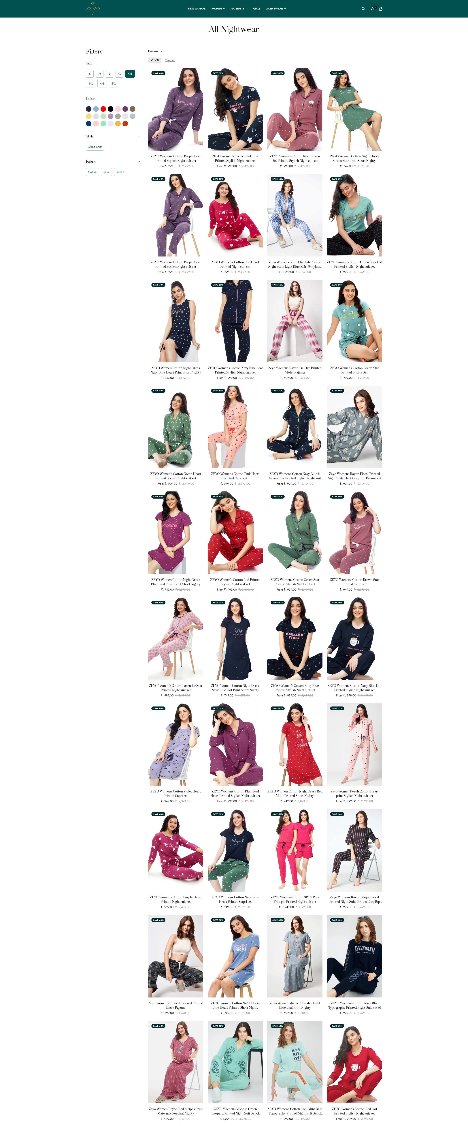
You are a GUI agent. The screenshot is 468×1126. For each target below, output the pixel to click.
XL (119, 74)
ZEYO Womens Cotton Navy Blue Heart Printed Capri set (235, 899)
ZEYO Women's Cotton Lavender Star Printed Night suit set (175, 688)
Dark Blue (88, 123)
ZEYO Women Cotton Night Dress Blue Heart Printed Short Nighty (235, 1005)
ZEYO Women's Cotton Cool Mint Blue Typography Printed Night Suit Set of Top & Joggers (294, 1111)
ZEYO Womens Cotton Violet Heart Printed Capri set (175, 794)
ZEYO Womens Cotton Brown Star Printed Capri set (354, 582)
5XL (113, 83)
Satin (106, 172)
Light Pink (96, 123)
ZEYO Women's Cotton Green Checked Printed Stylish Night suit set (354, 264)
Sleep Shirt (95, 147)
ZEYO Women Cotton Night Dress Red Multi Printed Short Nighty (294, 794)
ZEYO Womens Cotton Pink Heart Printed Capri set (235, 476)
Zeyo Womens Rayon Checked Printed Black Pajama (175, 1005)
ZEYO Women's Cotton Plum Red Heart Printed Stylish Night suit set (235, 794)
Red (103, 109)
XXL (130, 74)
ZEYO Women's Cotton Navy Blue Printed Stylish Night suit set (295, 688)
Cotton (92, 172)
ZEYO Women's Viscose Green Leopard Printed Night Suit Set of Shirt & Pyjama (235, 1111)
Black (110, 109)
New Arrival (196, 8)
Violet (110, 116)
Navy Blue (88, 109)
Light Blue (132, 116)
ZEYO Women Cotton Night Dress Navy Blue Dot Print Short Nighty (235, 688)
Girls (256, 8)
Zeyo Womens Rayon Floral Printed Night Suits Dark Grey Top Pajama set (354, 476)
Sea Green (103, 123)
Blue (96, 109)
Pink (118, 109)
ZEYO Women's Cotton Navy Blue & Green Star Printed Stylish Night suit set (295, 476)
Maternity (237, 8)
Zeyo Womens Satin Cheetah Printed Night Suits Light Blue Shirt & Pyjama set (295, 264)
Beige (125, 116)
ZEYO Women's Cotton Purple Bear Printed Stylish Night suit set (176, 158)
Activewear (274, 8)
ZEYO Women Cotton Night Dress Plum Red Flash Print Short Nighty (175, 582)
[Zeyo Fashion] (93, 9)
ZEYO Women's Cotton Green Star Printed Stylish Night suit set (295, 582)
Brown (132, 109)
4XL (102, 83)
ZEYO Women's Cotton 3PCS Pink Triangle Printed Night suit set (295, 899)
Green (103, 116)
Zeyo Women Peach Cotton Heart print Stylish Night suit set (354, 794)
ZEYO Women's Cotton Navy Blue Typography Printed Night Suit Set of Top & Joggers (354, 1005)
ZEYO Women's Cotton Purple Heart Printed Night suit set (176, 899)
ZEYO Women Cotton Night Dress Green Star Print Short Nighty (354, 158)
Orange (118, 123)
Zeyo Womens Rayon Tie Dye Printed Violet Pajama (295, 370)
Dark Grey (118, 116)
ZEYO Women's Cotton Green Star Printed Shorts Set (354, 370)
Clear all (170, 60)
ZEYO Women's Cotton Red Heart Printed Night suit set (235, 264)
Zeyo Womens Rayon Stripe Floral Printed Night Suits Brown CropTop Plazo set (354, 899)
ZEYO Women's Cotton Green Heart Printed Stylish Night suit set (175, 476)
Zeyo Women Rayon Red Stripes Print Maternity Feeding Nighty (176, 1111)
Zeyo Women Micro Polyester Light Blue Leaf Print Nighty (295, 1005)
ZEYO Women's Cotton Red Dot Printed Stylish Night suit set (354, 1111)
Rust (125, 123)
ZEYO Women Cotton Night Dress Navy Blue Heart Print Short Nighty (176, 370)
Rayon (120, 172)
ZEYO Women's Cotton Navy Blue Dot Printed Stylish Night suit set (355, 688)
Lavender (110, 123)
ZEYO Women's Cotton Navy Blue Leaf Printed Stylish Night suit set (235, 370)
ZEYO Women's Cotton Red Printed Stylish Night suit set (235, 582)
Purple (125, 109)
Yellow (88, 116)
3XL (90, 83)
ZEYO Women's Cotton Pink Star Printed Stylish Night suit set (235, 158)
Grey (96, 116)
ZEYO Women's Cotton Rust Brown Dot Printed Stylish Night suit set (295, 158)
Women (216, 8)
